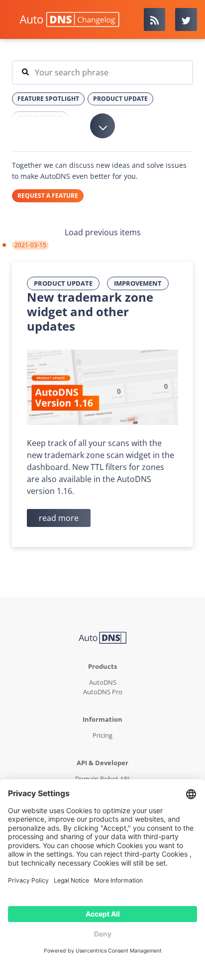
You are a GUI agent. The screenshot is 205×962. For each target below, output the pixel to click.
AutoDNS (102, 682)
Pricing (102, 735)
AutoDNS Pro (102, 691)
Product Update (63, 283)
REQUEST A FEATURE (47, 195)
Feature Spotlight (48, 98)
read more (59, 517)
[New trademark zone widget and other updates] (102, 386)
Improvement (138, 283)
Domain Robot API (102, 778)
